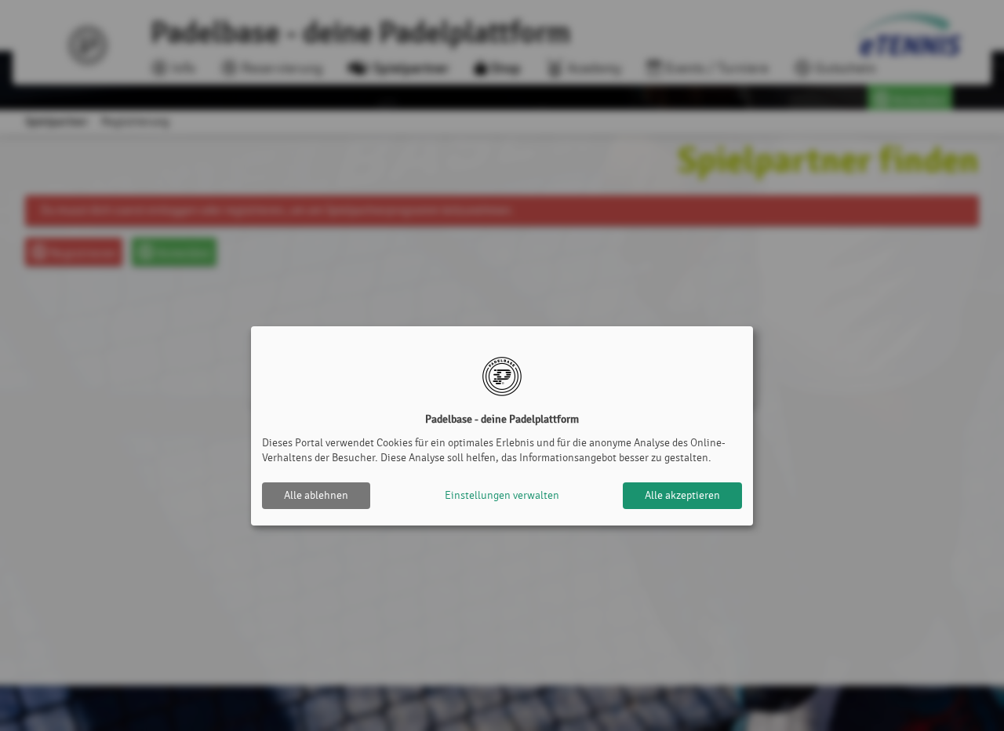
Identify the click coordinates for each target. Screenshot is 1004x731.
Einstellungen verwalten (502, 495)
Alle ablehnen (316, 495)
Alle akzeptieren (682, 495)
